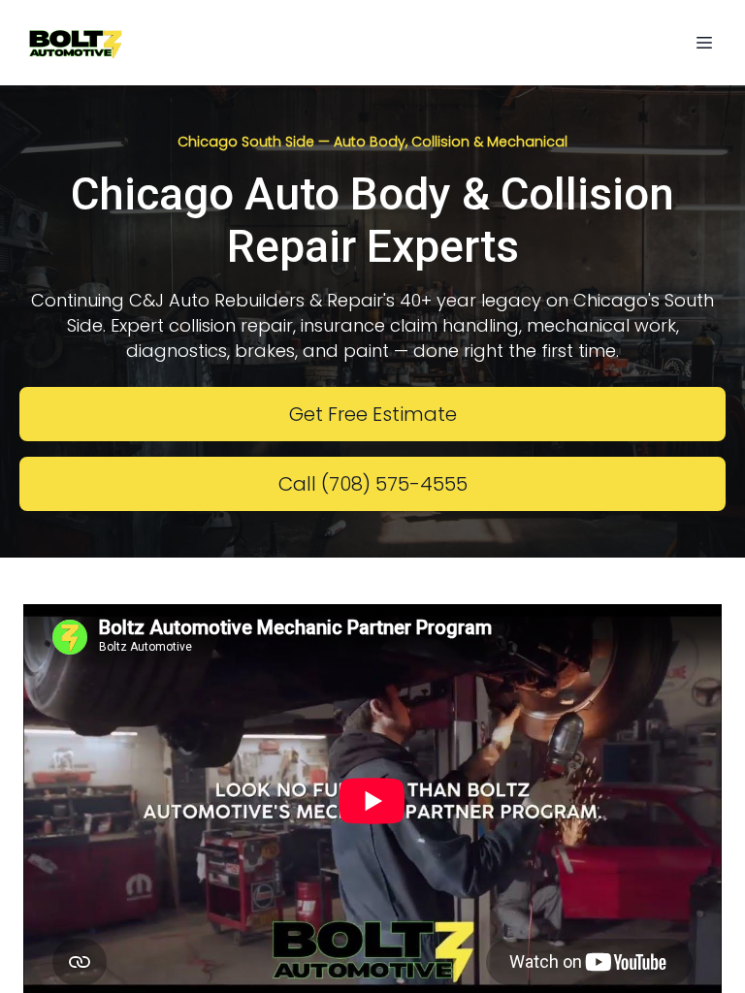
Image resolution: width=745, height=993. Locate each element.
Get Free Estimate (373, 414)
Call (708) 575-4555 (373, 483)
